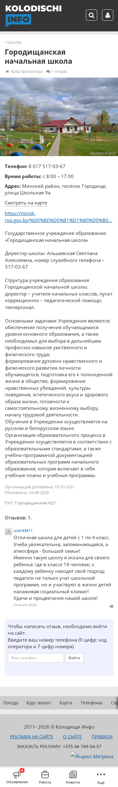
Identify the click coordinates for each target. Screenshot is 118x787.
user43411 (23, 530)
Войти (74, 657)
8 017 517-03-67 (47, 166)
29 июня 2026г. (26, 604)
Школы (14, 42)
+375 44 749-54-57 (82, 746)
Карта (65, 703)
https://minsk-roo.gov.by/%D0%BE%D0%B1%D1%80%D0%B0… (58, 216)
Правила (102, 737)
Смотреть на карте (26, 202)
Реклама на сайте (31, 737)
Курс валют (38, 703)
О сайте (72, 737)
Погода (10, 703)
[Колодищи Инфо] (33, 16)
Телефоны (92, 703)
